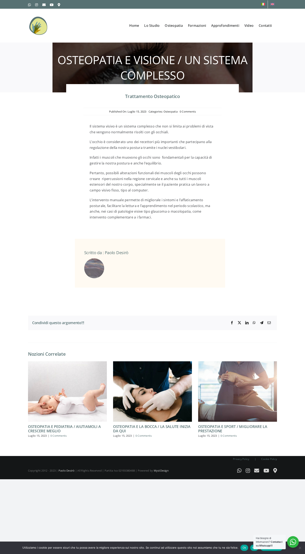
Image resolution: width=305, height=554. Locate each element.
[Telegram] (261, 323)
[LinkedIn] (247, 323)
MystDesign (161, 470)
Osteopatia (170, 111)
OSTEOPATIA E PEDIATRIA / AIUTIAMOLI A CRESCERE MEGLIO (64, 429)
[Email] (269, 323)
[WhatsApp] (254, 323)
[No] (300, 548)
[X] (239, 323)
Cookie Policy (269, 459)
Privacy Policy (241, 459)
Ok (244, 547)
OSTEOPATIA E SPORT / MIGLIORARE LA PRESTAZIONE (232, 429)
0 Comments (188, 111)
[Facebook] (232, 323)
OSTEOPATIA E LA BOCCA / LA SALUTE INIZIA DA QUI (151, 429)
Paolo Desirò (67, 470)
